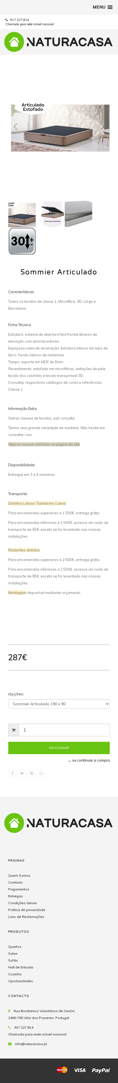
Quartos (14, 947)
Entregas (15, 896)
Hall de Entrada (20, 967)
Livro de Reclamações (26, 917)
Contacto (15, 882)
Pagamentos (18, 889)
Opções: (16, 694)
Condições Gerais (22, 903)
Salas (13, 953)
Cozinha (14, 974)
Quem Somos (19, 875)
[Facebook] (12, 773)
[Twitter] (22, 773)
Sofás (13, 960)
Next (102, 126)
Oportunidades (20, 981)
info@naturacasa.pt (31, 1044)
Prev (15, 126)
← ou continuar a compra (89, 760)
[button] (102, 7)
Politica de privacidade (26, 910)
